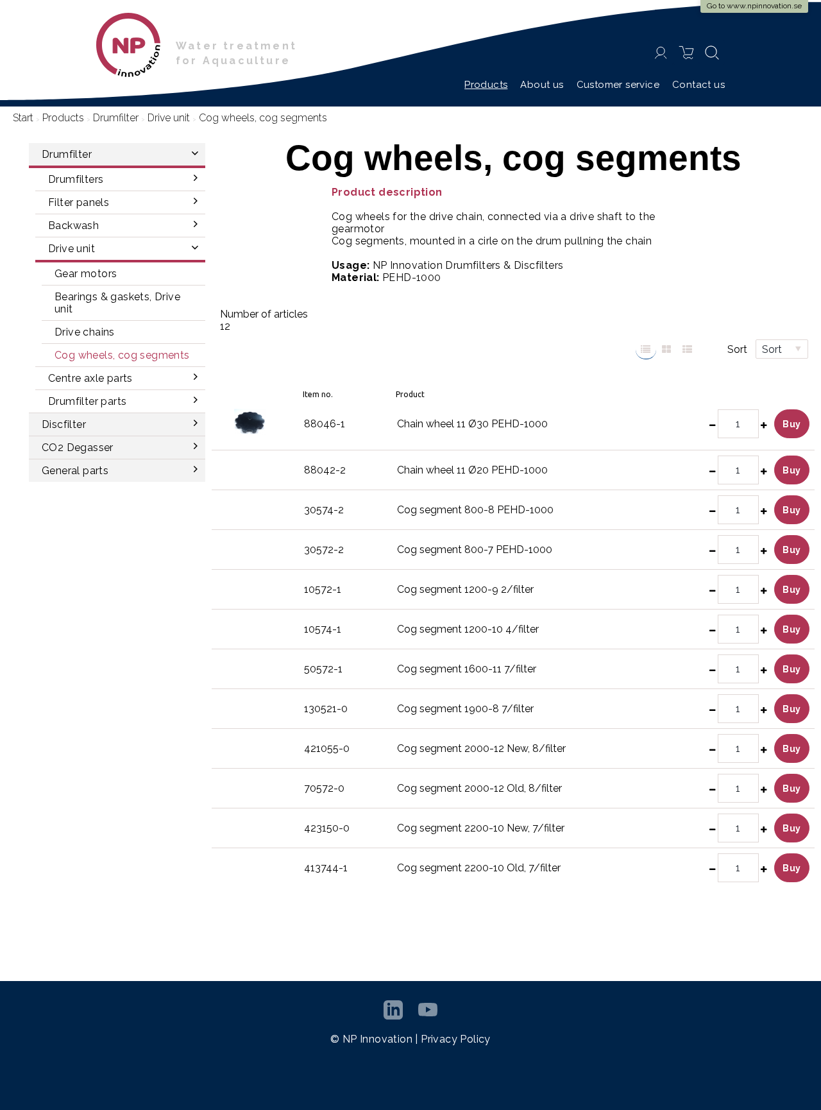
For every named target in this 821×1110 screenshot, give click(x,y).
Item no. (318, 394)
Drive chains (85, 332)
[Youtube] (428, 1009)
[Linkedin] (393, 1010)
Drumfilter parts (87, 401)
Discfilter (64, 424)
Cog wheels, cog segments (122, 355)
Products (485, 84)
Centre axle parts (90, 378)
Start (23, 118)
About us (541, 84)
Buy (792, 424)
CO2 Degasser (78, 447)
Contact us (698, 84)
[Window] (666, 349)
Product (410, 394)
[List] (646, 349)
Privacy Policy (456, 1039)
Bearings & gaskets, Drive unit (117, 303)
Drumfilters (75, 179)
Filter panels (78, 202)
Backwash (73, 225)
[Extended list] (687, 349)
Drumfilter (116, 118)
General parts (75, 471)
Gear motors (86, 274)
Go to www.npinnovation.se (754, 5)
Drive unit (169, 118)
